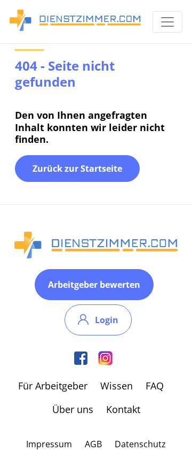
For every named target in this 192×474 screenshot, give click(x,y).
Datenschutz (140, 444)
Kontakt (123, 409)
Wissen (116, 385)
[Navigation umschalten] (167, 22)
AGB (93, 444)
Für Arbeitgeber (52, 385)
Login (106, 320)
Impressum (49, 444)
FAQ (155, 385)
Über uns (72, 409)
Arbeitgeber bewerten (94, 284)
